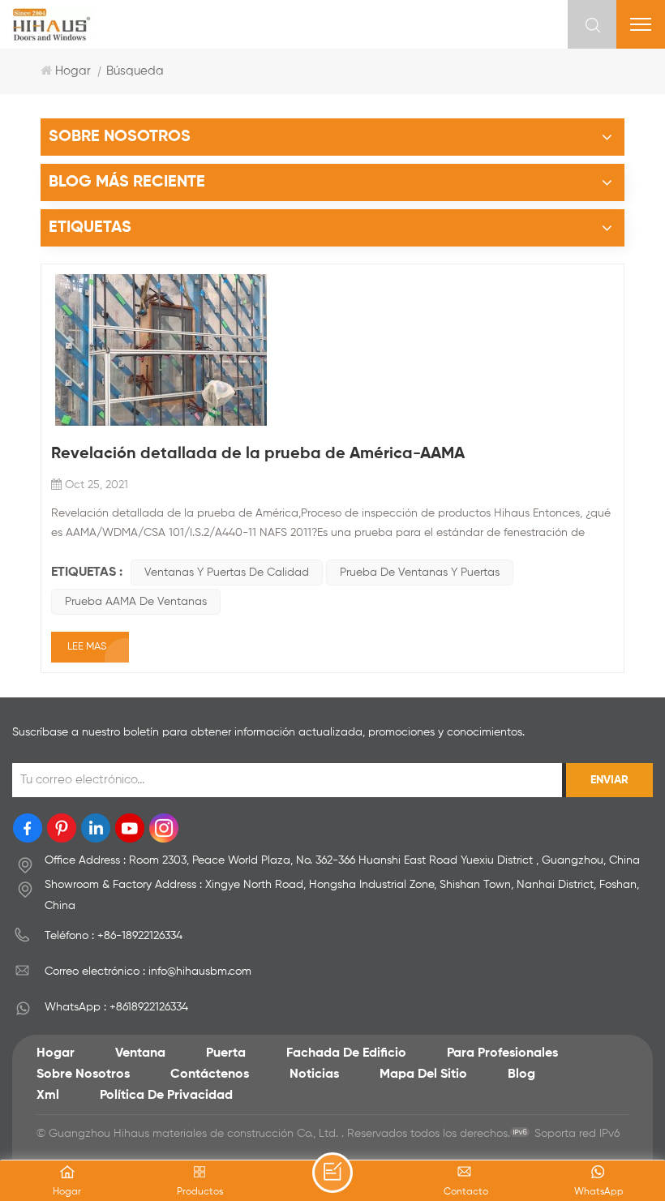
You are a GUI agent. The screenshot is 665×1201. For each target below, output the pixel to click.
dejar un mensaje (332, 1172)
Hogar (73, 71)
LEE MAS (86, 646)
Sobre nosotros (83, 1074)
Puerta (226, 1053)
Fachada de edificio (346, 1053)
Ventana (140, 1053)
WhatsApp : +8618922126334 (116, 1007)
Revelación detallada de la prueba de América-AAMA (258, 454)
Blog (521, 1074)
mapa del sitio (423, 1074)
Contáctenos (209, 1074)
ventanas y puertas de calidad (226, 572)
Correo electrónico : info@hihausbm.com (148, 971)
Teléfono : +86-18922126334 (113, 935)
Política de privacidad (166, 1095)
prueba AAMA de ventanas (136, 601)
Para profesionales (502, 1053)
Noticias (314, 1074)
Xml (47, 1095)
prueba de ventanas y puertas (420, 572)
